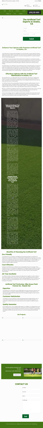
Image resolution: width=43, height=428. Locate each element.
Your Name (24, 387)
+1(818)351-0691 (17, 374)
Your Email (24, 391)
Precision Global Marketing (32, 424)
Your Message (24, 400)
